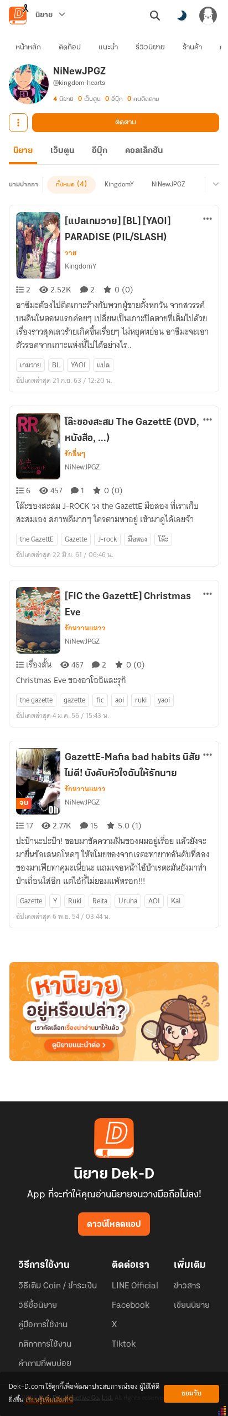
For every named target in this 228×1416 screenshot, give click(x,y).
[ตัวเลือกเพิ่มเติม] (18, 122)
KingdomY (119, 184)
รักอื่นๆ (75, 453)
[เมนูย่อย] (214, 184)
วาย (70, 253)
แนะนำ (108, 47)
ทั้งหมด (65, 184)
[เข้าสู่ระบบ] (208, 15)
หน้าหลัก (28, 47)
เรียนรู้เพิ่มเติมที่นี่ (49, 1400)
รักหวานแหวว (85, 628)
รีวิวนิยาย (150, 47)
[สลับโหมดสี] (181, 15)
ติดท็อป (70, 47)
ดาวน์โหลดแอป (114, 1224)
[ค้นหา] (155, 15)
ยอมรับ (191, 1393)
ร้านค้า (192, 47)
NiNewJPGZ (168, 184)
